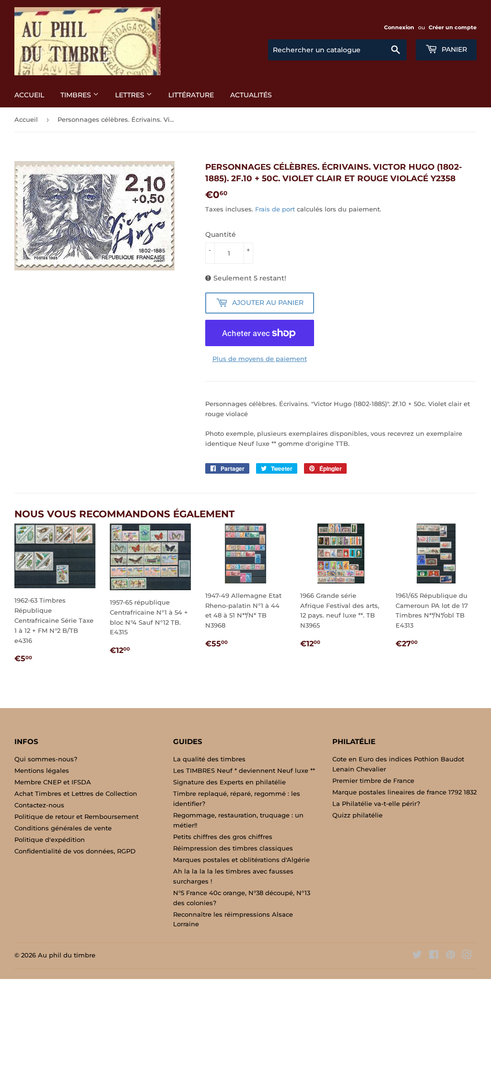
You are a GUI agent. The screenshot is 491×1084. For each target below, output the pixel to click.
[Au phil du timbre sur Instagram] (467, 956)
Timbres (76, 95)
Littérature (191, 95)
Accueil (29, 95)
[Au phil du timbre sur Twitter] (417, 956)
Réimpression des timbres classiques (233, 848)
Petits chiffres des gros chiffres (222, 836)
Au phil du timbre (66, 955)
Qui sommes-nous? (45, 759)
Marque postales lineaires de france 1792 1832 (404, 792)
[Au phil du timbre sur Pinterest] (450, 956)
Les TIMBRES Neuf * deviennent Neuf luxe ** (244, 770)
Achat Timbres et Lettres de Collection (75, 793)
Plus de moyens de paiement (259, 358)
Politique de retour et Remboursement (76, 816)
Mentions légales (41, 770)
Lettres (130, 95)
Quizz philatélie (357, 815)
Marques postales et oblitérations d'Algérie (241, 859)
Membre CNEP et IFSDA (52, 782)
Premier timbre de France (373, 780)
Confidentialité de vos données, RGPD (75, 851)
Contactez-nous (39, 805)
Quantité (220, 234)
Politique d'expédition (49, 839)
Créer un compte (453, 27)
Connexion (399, 27)
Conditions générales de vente (63, 828)
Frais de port (275, 209)
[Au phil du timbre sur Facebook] (434, 956)
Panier (453, 49)
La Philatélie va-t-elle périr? (376, 803)
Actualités (251, 95)
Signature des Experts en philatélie (229, 782)
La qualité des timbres (209, 759)
